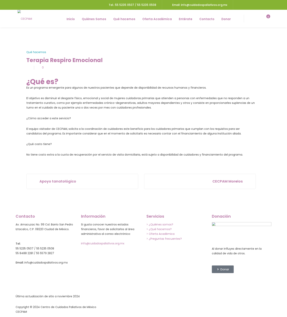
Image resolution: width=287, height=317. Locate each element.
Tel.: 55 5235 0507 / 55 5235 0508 (132, 5)
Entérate (185, 19)
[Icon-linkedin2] (227, 282)
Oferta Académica (157, 19)
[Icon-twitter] (248, 282)
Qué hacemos (124, 19)
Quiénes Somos (94, 19)
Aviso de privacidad (203, 307)
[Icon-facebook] (217, 282)
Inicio (71, 19)
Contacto (206, 19)
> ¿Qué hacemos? (159, 229)
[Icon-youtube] (259, 282)
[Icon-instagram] (238, 282)
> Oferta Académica (160, 234)
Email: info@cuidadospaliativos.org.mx (199, 5)
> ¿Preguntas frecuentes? (164, 239)
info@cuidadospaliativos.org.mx (102, 243)
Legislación (110, 307)
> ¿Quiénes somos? (159, 224)
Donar (226, 19)
